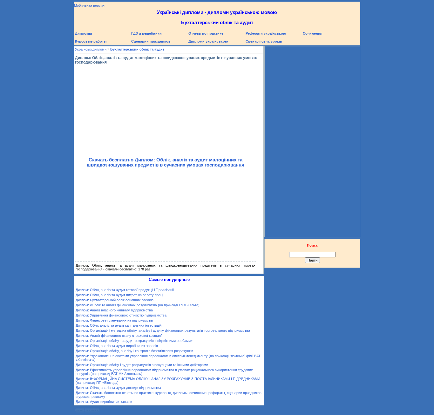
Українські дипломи (90, 49)
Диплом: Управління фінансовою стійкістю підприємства (121, 315)
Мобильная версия (89, 5)
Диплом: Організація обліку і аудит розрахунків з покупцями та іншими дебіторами (142, 365)
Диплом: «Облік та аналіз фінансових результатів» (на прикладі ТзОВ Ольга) (138, 305)
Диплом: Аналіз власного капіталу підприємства (114, 310)
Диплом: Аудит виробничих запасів (104, 402)
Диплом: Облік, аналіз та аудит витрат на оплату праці (119, 295)
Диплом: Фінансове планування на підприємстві (114, 320)
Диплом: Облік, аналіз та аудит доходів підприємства (118, 388)
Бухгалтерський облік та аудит (137, 49)
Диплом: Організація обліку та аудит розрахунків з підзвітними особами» (134, 341)
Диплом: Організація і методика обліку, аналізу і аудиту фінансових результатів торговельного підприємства (163, 330)
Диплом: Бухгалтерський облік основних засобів (114, 300)
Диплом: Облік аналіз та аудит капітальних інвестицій (118, 325)
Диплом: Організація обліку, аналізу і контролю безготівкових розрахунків (134, 351)
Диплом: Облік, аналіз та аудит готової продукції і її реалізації (125, 290)
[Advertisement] (165, 109)
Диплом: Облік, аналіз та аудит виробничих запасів (117, 346)
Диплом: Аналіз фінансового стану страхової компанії (119, 335)
